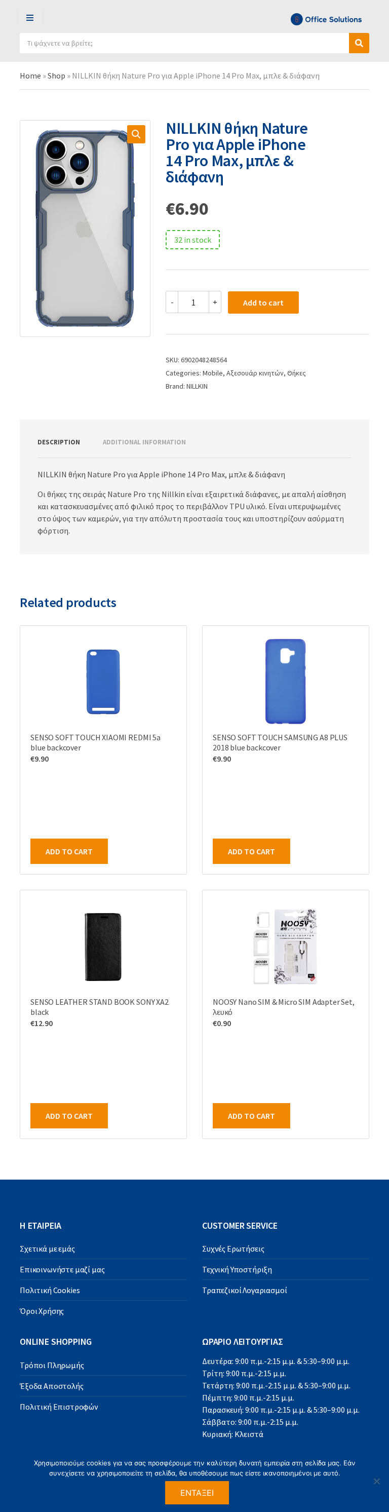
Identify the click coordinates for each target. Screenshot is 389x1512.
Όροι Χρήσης (42, 1311)
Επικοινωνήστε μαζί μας (62, 1269)
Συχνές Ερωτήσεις (233, 1248)
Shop (56, 75)
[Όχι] (376, 1481)
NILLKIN (197, 386)
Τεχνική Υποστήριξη (237, 1269)
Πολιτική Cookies (50, 1290)
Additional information (144, 442)
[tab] (58, 442)
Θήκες (296, 372)
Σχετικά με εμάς (47, 1248)
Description (58, 442)
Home (30, 75)
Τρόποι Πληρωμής (52, 1365)
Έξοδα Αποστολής (52, 1386)
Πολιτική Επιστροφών (59, 1407)
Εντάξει (197, 1493)
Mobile (213, 372)
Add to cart (263, 302)
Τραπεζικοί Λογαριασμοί (244, 1290)
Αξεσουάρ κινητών (255, 372)
